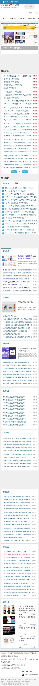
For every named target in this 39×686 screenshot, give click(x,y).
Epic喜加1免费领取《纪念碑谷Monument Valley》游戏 (17, 560)
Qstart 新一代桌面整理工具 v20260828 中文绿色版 (21, 209)
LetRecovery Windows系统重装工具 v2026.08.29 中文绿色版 (15, 133)
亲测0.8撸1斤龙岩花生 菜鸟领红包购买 (16, 515)
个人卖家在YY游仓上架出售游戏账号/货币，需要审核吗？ (17, 325)
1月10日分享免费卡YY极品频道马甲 (14, 413)
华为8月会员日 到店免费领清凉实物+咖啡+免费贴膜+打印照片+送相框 (17, 528)
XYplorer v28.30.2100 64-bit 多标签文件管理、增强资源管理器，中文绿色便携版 (17, 146)
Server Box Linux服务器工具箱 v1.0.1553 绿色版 (18, 140)
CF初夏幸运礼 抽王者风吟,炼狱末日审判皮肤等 (17, 374)
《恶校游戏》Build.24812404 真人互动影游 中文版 (17, 95)
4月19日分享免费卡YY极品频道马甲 (14, 406)
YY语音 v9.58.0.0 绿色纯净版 (12, 48)
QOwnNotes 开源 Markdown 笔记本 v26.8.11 (19, 188)
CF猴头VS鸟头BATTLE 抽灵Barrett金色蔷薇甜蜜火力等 (17, 380)
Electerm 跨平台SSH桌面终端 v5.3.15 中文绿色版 (20, 200)
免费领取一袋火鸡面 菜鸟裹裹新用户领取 (17, 508)
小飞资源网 (25, 680)
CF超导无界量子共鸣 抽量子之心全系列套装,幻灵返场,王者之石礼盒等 (17, 467)
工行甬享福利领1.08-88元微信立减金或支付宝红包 (17, 368)
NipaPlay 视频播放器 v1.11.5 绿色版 (16, 203)
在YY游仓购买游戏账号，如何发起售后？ (16, 331)
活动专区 (22, 18)
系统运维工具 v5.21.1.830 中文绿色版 (16, 148)
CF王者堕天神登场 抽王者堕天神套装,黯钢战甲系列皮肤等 (17, 464)
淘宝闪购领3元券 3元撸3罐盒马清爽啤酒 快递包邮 (17, 531)
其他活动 (6, 547)
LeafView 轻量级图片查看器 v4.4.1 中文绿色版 (19, 230)
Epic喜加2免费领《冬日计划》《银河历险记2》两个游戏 (17, 557)
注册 (36, 13)
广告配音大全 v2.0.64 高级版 (13, 85)
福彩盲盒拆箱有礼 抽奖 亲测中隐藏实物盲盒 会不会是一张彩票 (17, 503)
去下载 (33, 615)
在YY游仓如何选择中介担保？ (12, 334)
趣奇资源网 (18, 684)
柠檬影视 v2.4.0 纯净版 (11, 82)
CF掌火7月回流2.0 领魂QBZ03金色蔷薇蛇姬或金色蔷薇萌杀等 (17, 371)
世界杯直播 (11, 680)
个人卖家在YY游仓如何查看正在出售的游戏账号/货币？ (17, 322)
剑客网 (22, 682)
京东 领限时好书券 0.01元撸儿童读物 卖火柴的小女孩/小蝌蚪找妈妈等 (17, 524)
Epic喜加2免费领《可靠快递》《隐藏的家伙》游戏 (17, 570)
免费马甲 (6, 391)
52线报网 (27, 682)
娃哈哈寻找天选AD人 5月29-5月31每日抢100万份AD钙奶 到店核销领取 (17, 500)
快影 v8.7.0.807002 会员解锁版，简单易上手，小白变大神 (17, 114)
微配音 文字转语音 (10, 88)
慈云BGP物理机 (10, 665)
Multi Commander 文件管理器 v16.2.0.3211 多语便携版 (18, 124)
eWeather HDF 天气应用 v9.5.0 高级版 (16, 111)
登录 (30, 13)
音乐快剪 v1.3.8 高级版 (11, 98)
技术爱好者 (10, 682)
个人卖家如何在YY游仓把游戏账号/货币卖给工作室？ (17, 337)
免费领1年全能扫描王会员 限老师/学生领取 (17, 563)
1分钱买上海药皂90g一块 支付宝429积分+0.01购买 (17, 540)
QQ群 (6, 1)
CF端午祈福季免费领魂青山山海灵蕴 (14, 457)
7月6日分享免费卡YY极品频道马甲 (14, 400)
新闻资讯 (13, 18)
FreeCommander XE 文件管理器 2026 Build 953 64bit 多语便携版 (18, 159)
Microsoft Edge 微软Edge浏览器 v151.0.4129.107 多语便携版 (20, 206)
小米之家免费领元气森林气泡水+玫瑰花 (16, 518)
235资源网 (4, 684)
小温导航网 (17, 682)
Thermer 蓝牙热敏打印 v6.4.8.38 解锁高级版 (18, 130)
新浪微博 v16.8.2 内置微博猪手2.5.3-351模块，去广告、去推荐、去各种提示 (17, 136)
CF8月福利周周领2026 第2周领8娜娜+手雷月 (17, 365)
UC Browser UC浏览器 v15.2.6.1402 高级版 (18, 104)
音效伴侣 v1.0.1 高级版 (11, 79)
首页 (4, 18)
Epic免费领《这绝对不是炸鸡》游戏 (15, 551)
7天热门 (6, 183)
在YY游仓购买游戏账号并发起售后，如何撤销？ (16, 328)
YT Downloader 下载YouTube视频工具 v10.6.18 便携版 (21, 224)
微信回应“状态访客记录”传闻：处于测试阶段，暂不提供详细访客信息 (17, 273)
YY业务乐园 (25, 684)
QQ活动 (6, 432)
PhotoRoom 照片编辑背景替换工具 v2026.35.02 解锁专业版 (21, 221)
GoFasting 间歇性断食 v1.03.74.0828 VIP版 (18, 108)
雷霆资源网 (11, 684)
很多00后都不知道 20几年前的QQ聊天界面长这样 (17, 291)
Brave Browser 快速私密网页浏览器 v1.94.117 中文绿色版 (20, 233)
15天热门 (16, 183)
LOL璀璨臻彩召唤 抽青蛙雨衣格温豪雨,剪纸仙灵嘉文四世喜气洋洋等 (17, 377)
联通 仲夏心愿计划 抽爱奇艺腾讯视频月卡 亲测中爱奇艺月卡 (17, 576)
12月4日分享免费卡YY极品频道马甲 (14, 419)
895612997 (28, 671)
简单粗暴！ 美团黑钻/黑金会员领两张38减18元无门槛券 (17, 592)
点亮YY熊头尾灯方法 (25, 302)
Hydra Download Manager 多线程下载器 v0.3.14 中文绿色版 (17, 127)
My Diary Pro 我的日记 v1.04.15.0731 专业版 (17, 120)
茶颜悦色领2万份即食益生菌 (13, 537)
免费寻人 (3, 682)
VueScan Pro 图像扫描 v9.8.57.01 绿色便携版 (19, 194)
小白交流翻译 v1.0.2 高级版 (13, 92)
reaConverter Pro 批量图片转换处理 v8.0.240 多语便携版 (21, 197)
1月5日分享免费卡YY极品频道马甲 (14, 416)
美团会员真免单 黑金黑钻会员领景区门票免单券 (17, 512)
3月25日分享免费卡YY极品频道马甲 (14, 409)
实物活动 (6, 492)
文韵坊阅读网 (32, 680)
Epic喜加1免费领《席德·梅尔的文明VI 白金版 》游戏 (17, 589)
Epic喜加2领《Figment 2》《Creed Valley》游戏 (15, 595)
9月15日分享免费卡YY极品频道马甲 (14, 425)
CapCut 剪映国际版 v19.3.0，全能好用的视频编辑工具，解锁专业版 (17, 76)
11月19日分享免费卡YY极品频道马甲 (14, 422)
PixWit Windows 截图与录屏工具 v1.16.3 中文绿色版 (17, 162)
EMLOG (9, 668)
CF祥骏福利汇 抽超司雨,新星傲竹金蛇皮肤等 (17, 460)
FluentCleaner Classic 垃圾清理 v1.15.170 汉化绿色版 (17, 152)
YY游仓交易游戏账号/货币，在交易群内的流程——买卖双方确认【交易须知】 (17, 319)
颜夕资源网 (18, 680)
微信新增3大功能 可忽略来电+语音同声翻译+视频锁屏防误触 (16, 279)
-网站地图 (7, 662)
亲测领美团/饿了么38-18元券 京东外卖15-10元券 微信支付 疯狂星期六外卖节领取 (17, 583)
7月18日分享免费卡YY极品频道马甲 (14, 397)
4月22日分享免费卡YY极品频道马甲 (14, 403)
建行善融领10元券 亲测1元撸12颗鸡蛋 (16, 505)
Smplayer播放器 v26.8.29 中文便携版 (16, 155)
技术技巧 (31, 18)
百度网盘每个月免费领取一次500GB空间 (17, 567)
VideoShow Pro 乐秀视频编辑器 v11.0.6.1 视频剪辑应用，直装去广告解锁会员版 (18, 101)
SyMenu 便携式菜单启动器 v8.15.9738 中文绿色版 (18, 168)
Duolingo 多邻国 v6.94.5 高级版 (15, 191)
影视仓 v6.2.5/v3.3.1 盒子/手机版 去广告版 (17, 143)
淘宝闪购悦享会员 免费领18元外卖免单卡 (27, 350)
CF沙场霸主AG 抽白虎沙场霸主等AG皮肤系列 (17, 383)
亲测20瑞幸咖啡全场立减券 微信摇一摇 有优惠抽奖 (17, 586)
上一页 (14, 171)
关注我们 (15, 1)
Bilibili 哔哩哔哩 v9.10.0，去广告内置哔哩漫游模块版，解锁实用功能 (17, 165)
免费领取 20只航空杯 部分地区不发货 (16, 521)
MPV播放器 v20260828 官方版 (14, 218)
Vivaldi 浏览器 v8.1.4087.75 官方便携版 (17, 227)
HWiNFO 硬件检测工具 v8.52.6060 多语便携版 (19, 212)
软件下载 (6, 602)
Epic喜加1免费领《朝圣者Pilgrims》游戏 (17, 579)
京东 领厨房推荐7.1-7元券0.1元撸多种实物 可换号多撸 (17, 534)
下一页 (25, 171)
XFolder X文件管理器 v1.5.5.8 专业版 (16, 117)
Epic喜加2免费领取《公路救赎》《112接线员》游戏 (17, 573)
